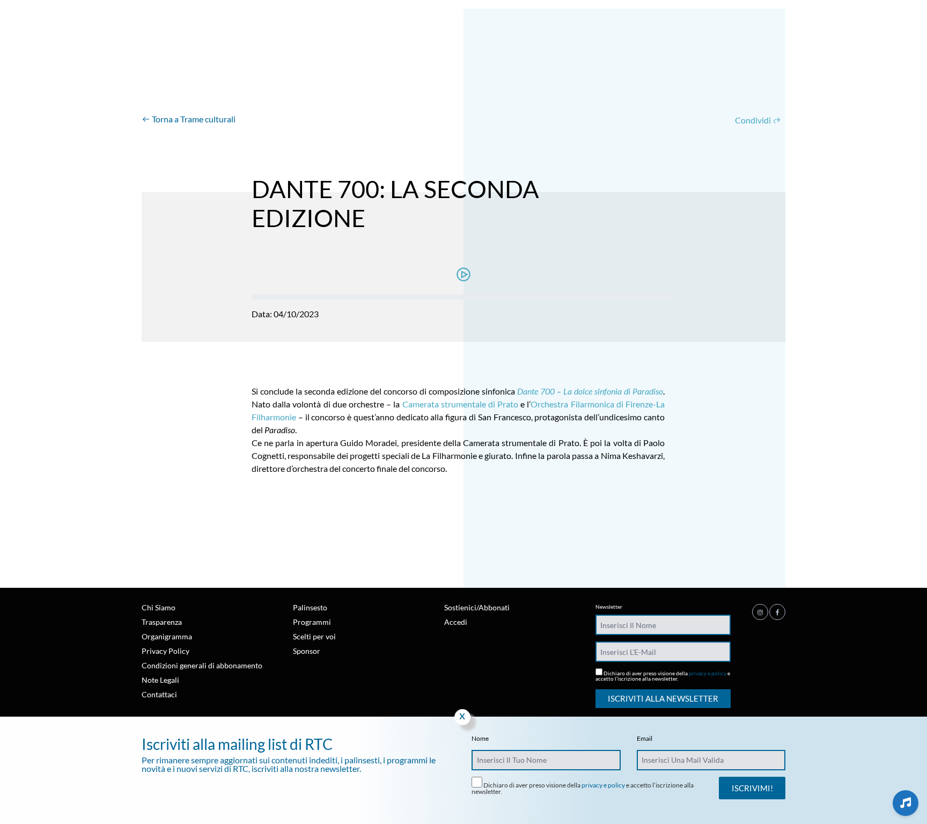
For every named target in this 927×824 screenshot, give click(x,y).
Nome (480, 738)
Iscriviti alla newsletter (663, 698)
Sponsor (306, 650)
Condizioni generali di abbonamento (202, 665)
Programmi (312, 621)
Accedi (455, 621)
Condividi (753, 120)
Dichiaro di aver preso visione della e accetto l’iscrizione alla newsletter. (662, 675)
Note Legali (160, 679)
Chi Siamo (158, 607)
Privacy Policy (165, 650)
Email (644, 738)
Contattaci (159, 694)
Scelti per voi (314, 636)
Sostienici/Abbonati (477, 607)
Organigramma (167, 636)
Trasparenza (162, 621)
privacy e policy (707, 673)
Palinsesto (310, 607)
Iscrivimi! (752, 788)
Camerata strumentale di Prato (460, 404)
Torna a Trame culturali (193, 119)
